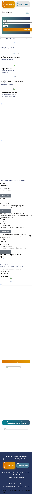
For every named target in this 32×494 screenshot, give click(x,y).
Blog (18, 459)
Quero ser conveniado (9, 459)
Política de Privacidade (16, 484)
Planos (16, 456)
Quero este (5, 196)
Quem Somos (9, 456)
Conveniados (23, 456)
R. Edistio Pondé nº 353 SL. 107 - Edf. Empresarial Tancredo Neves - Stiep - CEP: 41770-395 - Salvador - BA (16, 487)
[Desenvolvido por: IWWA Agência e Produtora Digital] (16, 491)
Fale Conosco (25, 459)
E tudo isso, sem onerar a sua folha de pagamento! (16, 417)
